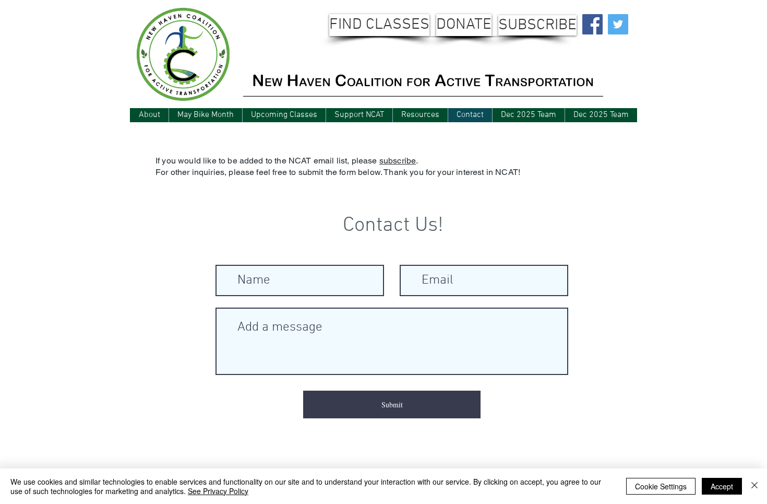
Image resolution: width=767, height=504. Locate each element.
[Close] (754, 486)
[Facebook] (592, 24)
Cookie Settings (661, 486)
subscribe (397, 161)
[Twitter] (618, 24)
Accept (722, 486)
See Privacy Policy (218, 491)
